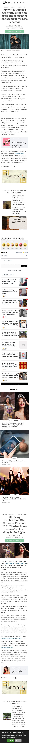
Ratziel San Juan (15, 25)
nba (12, 193)
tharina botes (14, 703)
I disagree (17, 740)
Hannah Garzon (15, 535)
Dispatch (13, 7)
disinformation (19, 153)
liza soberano (13, 190)
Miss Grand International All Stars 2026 (11, 638)
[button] (26, 2)
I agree (11, 740)
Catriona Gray (21, 563)
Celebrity (6, 7)
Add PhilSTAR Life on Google (13, 31)
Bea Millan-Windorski (7, 647)
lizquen (18, 193)
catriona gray (21, 701)
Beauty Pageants (21, 514)
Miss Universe (10, 563)
